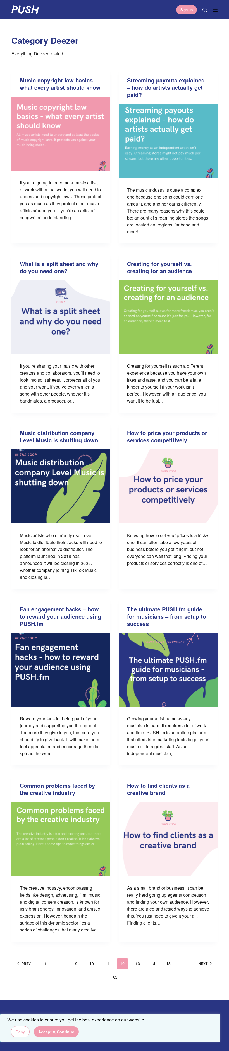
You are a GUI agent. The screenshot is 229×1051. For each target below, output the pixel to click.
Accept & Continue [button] (56, 1032)
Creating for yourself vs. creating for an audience (159, 267)
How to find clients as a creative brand (158, 789)
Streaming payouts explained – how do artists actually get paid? (166, 87)
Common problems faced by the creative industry (57, 789)
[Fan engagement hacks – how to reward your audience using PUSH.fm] (60, 670)
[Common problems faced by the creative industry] (60, 839)
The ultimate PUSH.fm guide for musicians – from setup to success (166, 616)
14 (153, 963)
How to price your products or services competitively (167, 436)
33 (115, 977)
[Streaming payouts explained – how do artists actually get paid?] (168, 141)
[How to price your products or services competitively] (168, 486)
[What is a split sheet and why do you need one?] (60, 317)
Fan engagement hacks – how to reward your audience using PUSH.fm (60, 616)
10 (91, 963)
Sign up (186, 9)
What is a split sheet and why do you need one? (59, 267)
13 (137, 963)
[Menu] (215, 9)
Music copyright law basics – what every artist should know (60, 83)
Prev (26, 963)
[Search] (204, 10)
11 (107, 963)
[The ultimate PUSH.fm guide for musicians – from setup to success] (168, 670)
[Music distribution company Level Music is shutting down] (60, 486)
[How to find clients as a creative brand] (168, 839)
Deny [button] (20, 1032)
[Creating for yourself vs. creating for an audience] (168, 317)
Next (203, 963)
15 (168, 963)
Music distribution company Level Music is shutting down (59, 436)
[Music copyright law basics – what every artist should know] (60, 134)
